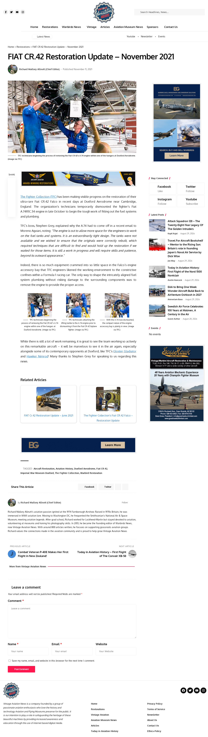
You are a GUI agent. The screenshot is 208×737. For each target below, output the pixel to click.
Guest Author (174, 319)
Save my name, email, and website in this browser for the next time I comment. (53, 660)
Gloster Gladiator (124, 351)
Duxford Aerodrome (84, 468)
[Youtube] (17, 12)
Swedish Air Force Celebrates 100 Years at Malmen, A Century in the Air (185, 310)
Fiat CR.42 (101, 468)
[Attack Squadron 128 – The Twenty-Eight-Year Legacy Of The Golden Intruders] (157, 225)
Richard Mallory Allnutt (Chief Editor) (39, 69)
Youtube (131, 36)
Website (101, 644)
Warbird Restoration (91, 473)
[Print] (12, 205)
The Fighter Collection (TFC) (38, 196)
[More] (12, 213)
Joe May (171, 261)
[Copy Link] (12, 197)
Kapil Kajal (173, 233)
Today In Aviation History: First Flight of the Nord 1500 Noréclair (185, 271)
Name (13, 644)
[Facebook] (135, 502)
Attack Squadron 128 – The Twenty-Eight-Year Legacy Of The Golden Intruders (185, 225)
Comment (16, 601)
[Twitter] (11, 12)
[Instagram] (22, 12)
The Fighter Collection (67, 473)
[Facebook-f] (5, 12)
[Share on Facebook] (12, 182)
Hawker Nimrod (37, 356)
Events (161, 36)
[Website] (131, 502)
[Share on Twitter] (12, 190)
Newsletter (146, 36)
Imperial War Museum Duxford (37, 473)
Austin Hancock (175, 280)
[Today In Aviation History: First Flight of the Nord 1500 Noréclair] (157, 272)
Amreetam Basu (175, 299)
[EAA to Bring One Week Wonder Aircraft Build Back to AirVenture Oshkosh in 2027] (157, 291)
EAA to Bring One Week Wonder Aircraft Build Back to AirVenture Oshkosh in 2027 (186, 290)
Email (57, 644)
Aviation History (64, 468)
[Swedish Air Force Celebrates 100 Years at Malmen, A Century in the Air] (157, 311)
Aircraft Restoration (44, 468)
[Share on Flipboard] (118, 487)
